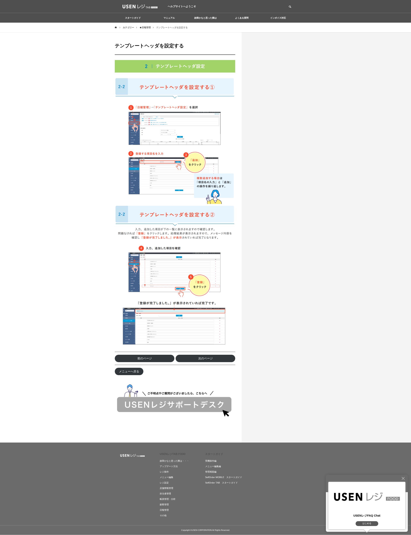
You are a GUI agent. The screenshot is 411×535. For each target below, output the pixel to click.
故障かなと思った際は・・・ (174, 461)
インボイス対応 (278, 18)
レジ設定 (164, 482)
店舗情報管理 (166, 488)
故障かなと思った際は (205, 18)
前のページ (144, 358)
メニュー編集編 (213, 466)
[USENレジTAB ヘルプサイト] (139, 6)
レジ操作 (164, 471)
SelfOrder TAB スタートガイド (221, 482)
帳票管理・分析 (167, 499)
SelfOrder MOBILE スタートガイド (223, 477)
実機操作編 (210, 461)
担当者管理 (165, 493)
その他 (163, 515)
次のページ (205, 358)
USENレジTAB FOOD (173, 454)
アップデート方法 (169, 466)
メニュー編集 (166, 477)
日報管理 (164, 510)
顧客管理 (164, 504)
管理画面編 (210, 471)
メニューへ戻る (129, 371)
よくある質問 (242, 18)
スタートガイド (214, 454)
